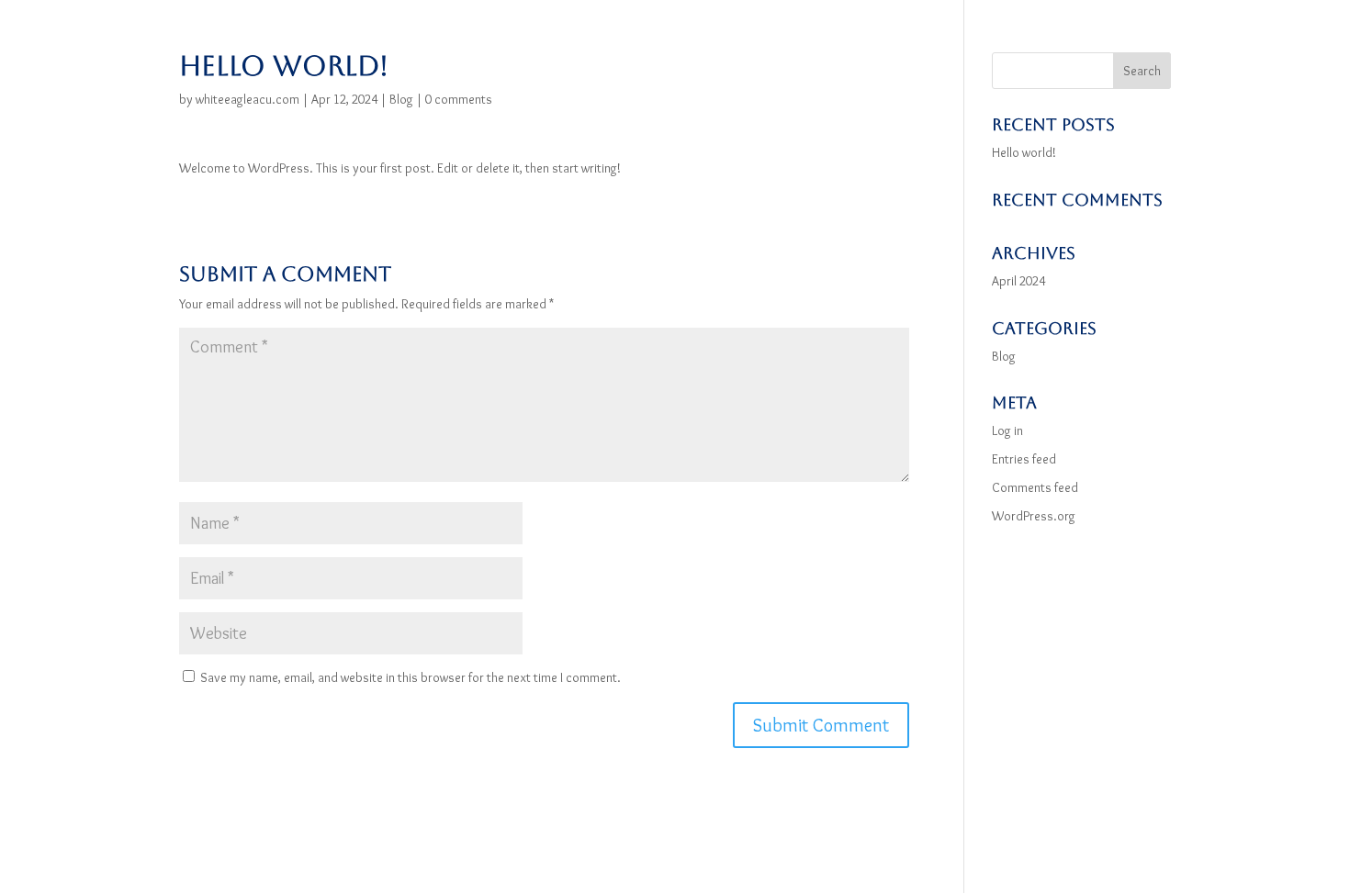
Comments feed (1035, 487)
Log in (1007, 430)
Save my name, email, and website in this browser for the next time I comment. (410, 677)
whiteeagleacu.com (247, 99)
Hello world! (1024, 152)
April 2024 (1018, 281)
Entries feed (1024, 459)
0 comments (458, 99)
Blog (401, 99)
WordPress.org (1033, 516)
